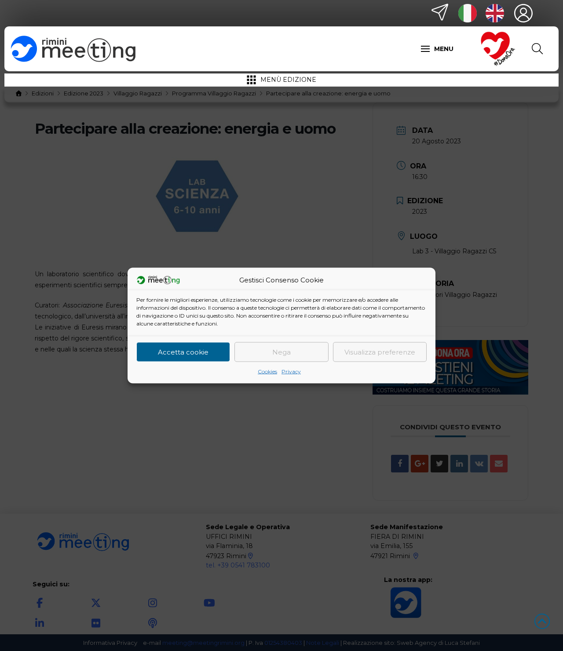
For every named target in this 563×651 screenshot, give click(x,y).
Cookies (267, 371)
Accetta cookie (183, 351)
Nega (281, 351)
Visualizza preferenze (379, 351)
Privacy (291, 371)
